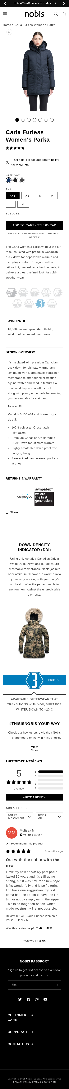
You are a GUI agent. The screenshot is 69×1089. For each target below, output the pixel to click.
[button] (56, 13)
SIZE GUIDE (13, 213)
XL (23, 204)
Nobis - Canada (34, 1079)
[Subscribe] (57, 985)
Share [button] (14, 512)
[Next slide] (64, 3)
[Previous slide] (5, 3)
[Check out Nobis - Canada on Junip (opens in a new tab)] (42, 940)
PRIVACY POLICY (22, 1082)
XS (27, 195)
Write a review (34, 797)
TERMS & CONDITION (45, 1082)
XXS (13, 195)
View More (34, 748)
